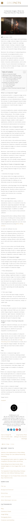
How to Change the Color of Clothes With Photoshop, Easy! (6, 436)
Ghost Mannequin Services (9, 500)
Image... (8, 444)
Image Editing (4, 514)
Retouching (4, 493)
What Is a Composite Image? (9, 74)
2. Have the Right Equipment (11, 79)
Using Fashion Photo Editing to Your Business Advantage (20, 436)
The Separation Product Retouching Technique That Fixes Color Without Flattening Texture (13, 472)
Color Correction (6, 496)
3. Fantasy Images (9, 86)
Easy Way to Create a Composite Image (12, 77)
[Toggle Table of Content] (23, 72)
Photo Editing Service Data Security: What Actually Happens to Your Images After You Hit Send (13, 466)
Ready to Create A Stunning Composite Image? (14, 88)
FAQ (4, 89)
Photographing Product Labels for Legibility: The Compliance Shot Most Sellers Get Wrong (13, 460)
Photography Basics (6, 517)
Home (4, 444)
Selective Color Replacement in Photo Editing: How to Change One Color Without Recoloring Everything (13, 454)
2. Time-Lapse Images (10, 85)
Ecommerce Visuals (6, 511)
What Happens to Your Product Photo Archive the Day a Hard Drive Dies (14, 476)
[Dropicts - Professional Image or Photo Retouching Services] (14, 3)
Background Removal (7, 489)
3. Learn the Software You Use (12, 81)
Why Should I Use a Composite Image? (12, 75)
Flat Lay (3, 486)
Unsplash (3, 400)
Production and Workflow (7, 520)
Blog (2, 508)
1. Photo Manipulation (10, 83)
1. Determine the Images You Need (13, 78)
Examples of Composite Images (10, 82)
